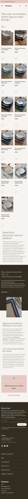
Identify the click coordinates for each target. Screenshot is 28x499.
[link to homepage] (8, 5)
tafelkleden (17, 337)
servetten (12, 338)
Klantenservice (5, 470)
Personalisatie (5, 462)
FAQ (2, 484)
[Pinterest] (7, 446)
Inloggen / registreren (7, 474)
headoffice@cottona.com (7, 438)
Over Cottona (5, 466)
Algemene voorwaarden (7, 492)
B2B (2, 458)
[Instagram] (2, 446)
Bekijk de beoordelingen (14, 395)
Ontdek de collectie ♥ (7, 454)
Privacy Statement (10, 417)
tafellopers (5, 338)
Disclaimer (4, 490)
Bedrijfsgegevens (5, 486)
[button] (23, 6)
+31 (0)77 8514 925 (6, 439)
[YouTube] (4, 446)
